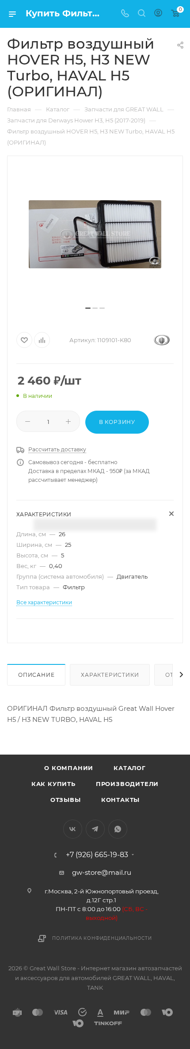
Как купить (53, 783)
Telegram (95, 829)
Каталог (130, 767)
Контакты (120, 799)
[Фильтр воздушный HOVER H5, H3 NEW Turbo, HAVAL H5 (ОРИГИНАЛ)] (95, 234)
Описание (36, 674)
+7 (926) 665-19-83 (97, 854)
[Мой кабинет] (158, 14)
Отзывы (65, 799)
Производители (127, 783)
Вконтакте (72, 829)
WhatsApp (117, 829)
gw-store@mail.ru (101, 872)
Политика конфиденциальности (102, 938)
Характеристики (110, 674)
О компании (68, 767)
